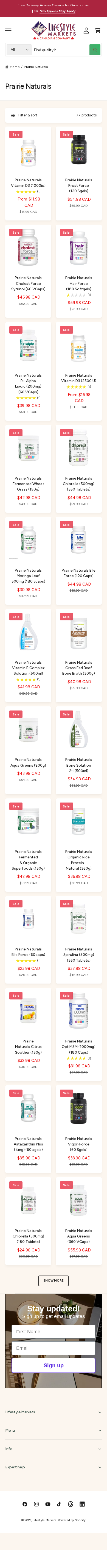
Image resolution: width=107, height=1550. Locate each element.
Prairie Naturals (36, 67)
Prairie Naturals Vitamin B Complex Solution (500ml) (28, 667)
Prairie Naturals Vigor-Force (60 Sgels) (78, 1144)
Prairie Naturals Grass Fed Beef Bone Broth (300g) (78, 667)
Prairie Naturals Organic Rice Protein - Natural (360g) (78, 859)
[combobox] (67, 49)
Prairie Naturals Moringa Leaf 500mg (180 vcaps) (28, 575)
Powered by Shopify (71, 1520)
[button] (8, 30)
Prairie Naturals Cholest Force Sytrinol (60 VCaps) (28, 283)
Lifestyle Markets (44, 1520)
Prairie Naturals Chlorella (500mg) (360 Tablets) (78, 483)
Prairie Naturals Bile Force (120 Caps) (78, 573)
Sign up (54, 1365)
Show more (53, 1280)
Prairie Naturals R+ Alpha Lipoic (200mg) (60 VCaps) (28, 383)
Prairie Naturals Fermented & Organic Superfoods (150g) (28, 859)
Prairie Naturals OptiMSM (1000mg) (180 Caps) (78, 1046)
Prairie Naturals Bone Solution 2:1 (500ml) (78, 765)
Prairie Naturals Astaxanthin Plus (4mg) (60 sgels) (28, 1144)
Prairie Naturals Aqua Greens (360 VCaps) (78, 1236)
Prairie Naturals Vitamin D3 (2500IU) (78, 378)
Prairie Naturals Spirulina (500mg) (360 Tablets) (78, 954)
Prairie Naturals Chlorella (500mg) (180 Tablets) (28, 1236)
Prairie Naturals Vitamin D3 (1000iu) (28, 183)
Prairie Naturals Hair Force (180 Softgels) (78, 283)
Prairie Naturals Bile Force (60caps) (28, 952)
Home (15, 67)
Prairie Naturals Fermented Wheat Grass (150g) (28, 483)
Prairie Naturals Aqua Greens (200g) (28, 762)
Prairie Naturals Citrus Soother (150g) (28, 1046)
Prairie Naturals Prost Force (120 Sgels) (78, 185)
